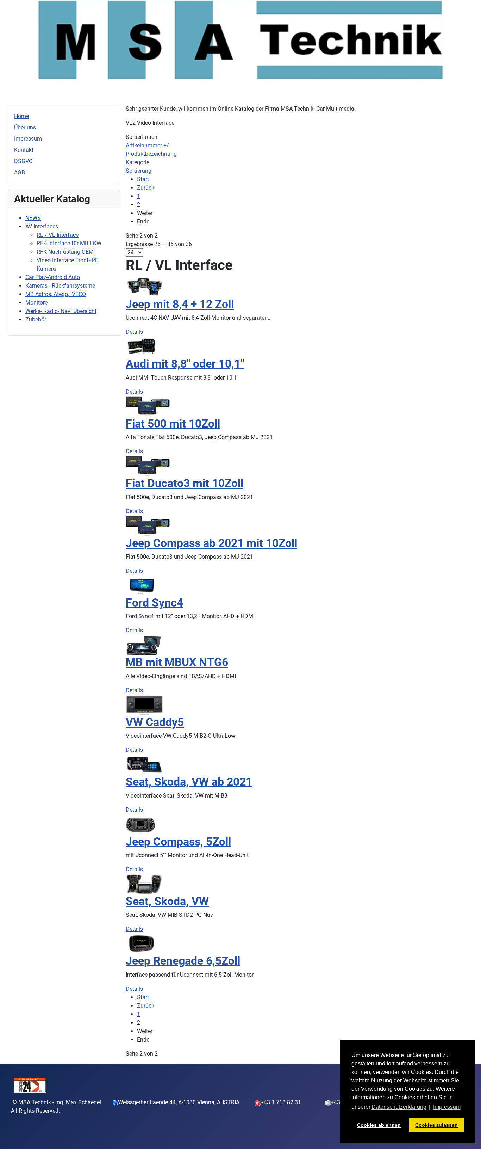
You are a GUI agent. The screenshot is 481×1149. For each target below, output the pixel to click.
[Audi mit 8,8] (141, 346)
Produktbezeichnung (151, 153)
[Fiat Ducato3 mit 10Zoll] (148, 465)
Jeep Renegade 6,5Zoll (183, 960)
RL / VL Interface (58, 235)
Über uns (25, 127)
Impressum (28, 138)
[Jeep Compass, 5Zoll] (140, 824)
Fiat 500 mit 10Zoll (173, 423)
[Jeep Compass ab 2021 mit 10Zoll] (148, 525)
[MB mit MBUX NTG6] (144, 644)
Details (134, 331)
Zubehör (35, 319)
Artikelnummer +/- (148, 145)
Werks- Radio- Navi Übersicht (60, 311)
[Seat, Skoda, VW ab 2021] (145, 764)
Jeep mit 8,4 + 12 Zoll (180, 304)
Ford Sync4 (154, 602)
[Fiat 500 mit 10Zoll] (148, 406)
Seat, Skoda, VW (167, 901)
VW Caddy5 (155, 722)
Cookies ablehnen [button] (379, 1125)
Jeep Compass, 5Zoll (178, 841)
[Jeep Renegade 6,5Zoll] (140, 943)
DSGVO (23, 161)
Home (21, 116)
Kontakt (23, 150)
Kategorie (137, 162)
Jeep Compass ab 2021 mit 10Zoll (211, 543)
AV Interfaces (41, 226)
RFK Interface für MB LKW (69, 243)
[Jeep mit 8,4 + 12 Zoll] (144, 286)
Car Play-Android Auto (52, 277)
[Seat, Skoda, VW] (144, 883)
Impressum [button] (447, 1107)
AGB (19, 172)
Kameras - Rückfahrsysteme (60, 285)
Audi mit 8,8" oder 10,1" (185, 363)
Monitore (36, 302)
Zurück (145, 187)
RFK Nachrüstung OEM (65, 251)
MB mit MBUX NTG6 (177, 662)
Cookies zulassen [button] (436, 1125)
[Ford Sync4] (142, 585)
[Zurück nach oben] (468, 1136)
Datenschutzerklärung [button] (398, 1107)
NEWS (33, 218)
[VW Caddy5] (145, 704)
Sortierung (138, 170)
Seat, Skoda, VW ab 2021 (189, 781)
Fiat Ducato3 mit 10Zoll (184, 483)
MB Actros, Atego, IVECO (55, 294)
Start (143, 179)
